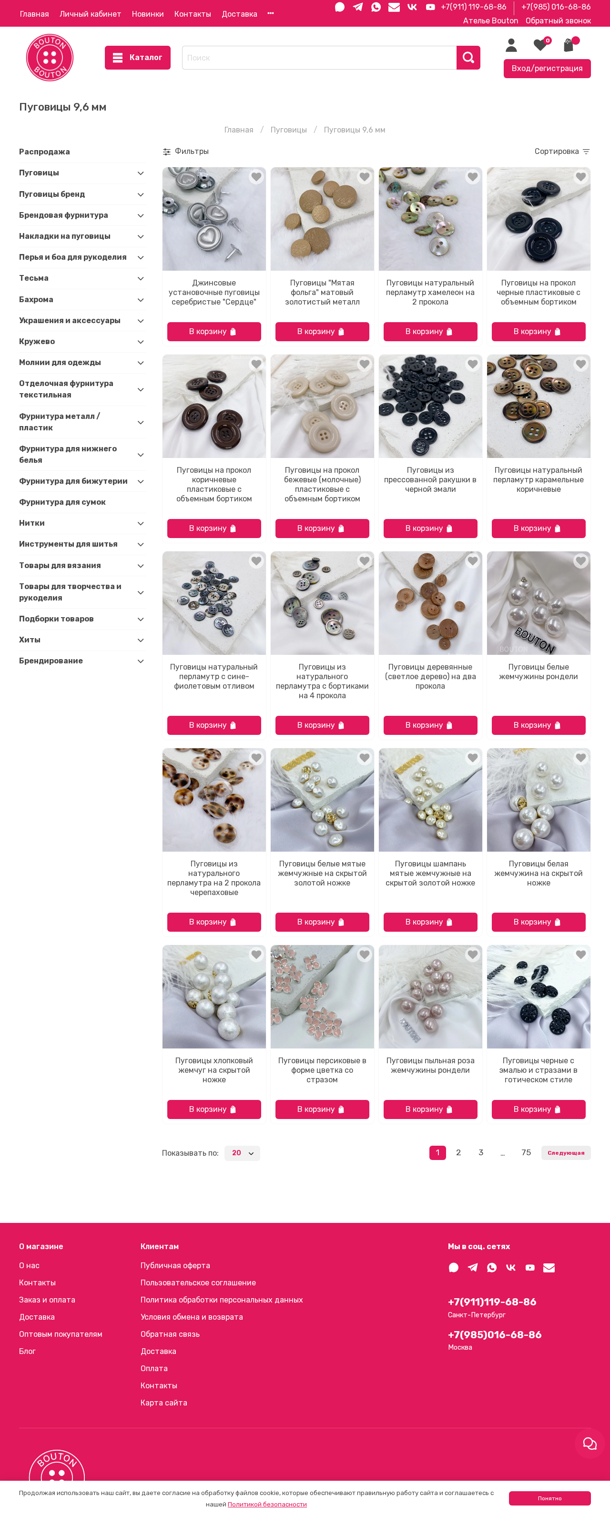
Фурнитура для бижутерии (73, 481)
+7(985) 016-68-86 (556, 6)
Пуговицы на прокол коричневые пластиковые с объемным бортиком (214, 484)
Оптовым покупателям (60, 1334)
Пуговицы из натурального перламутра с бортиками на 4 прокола (322, 681)
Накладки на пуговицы (65, 236)
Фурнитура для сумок (62, 502)
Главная (34, 14)
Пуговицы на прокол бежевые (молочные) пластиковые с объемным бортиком (322, 484)
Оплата (154, 1368)
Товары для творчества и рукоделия (70, 592)
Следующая (566, 1153)
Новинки (148, 14)
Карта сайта (164, 1402)
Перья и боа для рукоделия (73, 257)
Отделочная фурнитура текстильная (66, 389)
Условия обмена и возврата (192, 1317)
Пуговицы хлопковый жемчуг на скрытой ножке (214, 1070)
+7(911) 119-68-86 (474, 6)
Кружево (37, 341)
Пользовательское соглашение (198, 1282)
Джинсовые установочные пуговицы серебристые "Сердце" (214, 292)
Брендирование (51, 660)
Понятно (550, 1498)
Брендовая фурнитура (63, 215)
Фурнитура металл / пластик (60, 422)
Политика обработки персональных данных (222, 1299)
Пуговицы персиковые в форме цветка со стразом (322, 1070)
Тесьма (34, 278)
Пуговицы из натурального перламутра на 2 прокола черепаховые (214, 878)
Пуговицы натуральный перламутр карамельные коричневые (538, 480)
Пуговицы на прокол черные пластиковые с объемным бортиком (538, 292)
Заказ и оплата (47, 1299)
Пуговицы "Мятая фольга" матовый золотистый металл (322, 292)
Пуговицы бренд (52, 194)
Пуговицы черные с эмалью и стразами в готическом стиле (538, 1070)
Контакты (192, 14)
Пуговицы (289, 129)
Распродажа (44, 151)
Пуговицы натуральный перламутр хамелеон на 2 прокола (430, 292)
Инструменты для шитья (68, 544)
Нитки (32, 523)
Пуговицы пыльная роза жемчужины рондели (430, 1065)
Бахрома (36, 299)
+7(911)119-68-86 (492, 1302)
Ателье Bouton (490, 20)
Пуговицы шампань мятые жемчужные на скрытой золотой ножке (430, 873)
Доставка (239, 14)
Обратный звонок (558, 20)
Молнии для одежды (60, 362)
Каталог (146, 57)
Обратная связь (170, 1334)
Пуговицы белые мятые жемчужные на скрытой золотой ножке (322, 873)
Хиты (30, 639)
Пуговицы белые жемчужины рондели (538, 671)
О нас (29, 1265)
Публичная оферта (175, 1265)
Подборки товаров (56, 618)
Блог (27, 1351)
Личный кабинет (91, 14)
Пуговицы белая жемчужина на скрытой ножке (538, 873)
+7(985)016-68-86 (495, 1335)
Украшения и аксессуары (70, 320)
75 (526, 1152)
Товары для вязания (60, 565)
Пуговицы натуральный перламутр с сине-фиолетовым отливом (214, 676)
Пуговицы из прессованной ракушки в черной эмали (430, 480)
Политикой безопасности (267, 1504)
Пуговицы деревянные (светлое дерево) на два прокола (430, 676)
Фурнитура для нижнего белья (68, 454)
